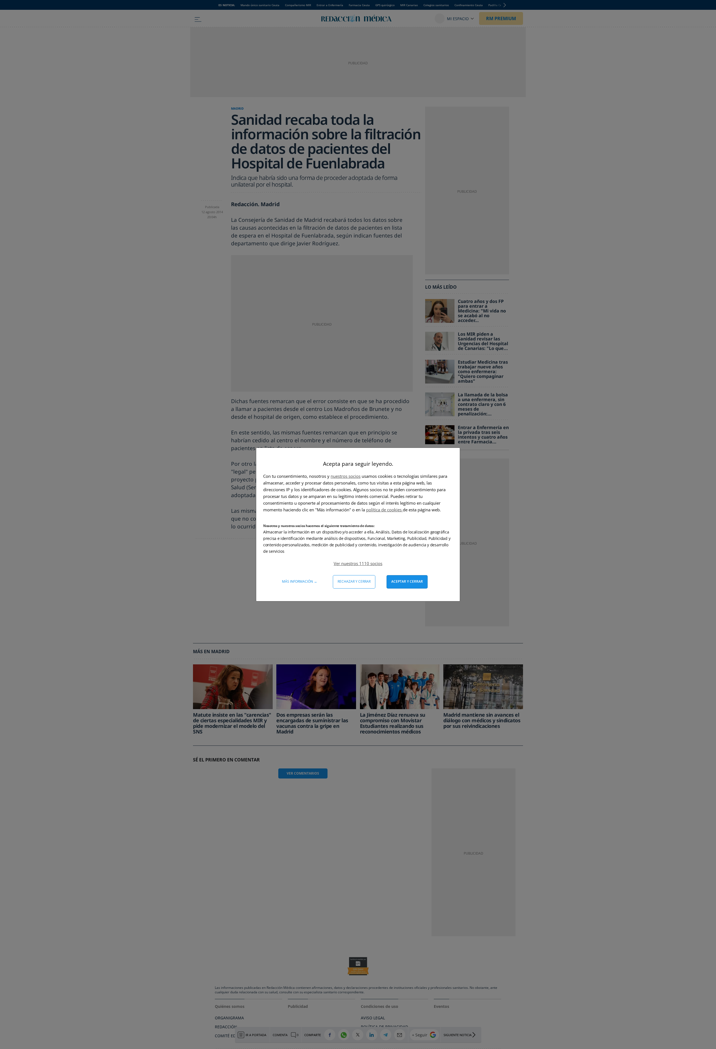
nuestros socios (346, 476)
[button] (358, 563)
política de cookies (384, 509)
